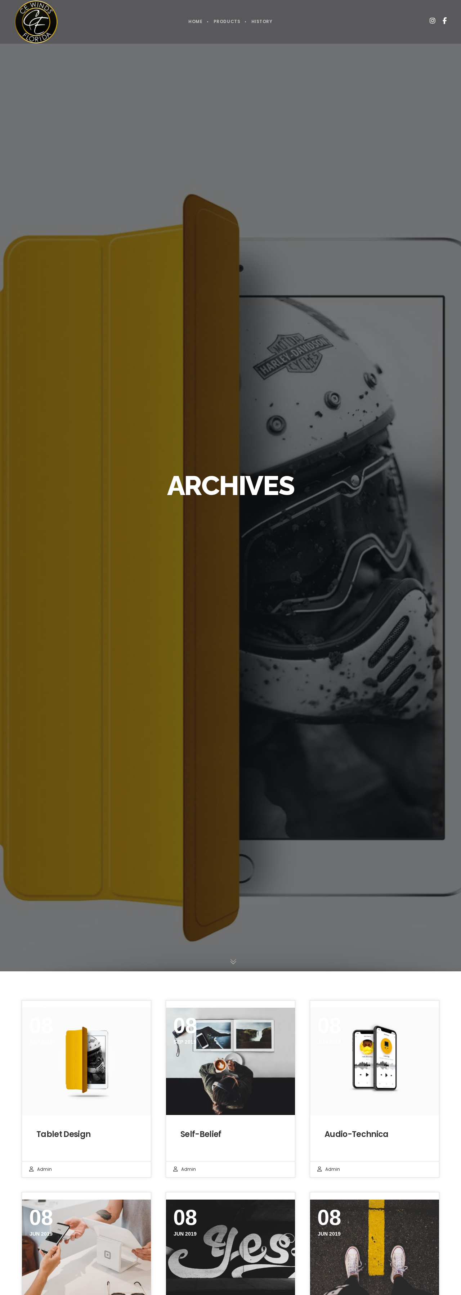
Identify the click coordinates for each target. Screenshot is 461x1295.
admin (44, 1169)
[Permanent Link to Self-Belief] (230, 1061)
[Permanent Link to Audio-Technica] (374, 1061)
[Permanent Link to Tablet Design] (86, 1061)
